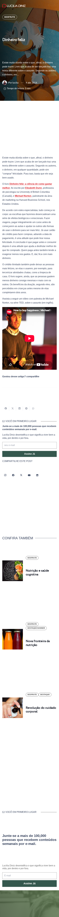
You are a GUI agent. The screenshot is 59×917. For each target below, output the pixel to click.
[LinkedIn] (37, 475)
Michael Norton (23, 196)
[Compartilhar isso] (5, 408)
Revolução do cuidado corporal (41, 710)
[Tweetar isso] (12, 408)
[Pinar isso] (26, 408)
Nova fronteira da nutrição (38, 643)
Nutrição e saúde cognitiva (37, 572)
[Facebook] (13, 475)
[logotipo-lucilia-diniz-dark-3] (14, 6)
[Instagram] (5, 475)
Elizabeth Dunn (33, 188)
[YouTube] (29, 475)
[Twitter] (21, 475)
